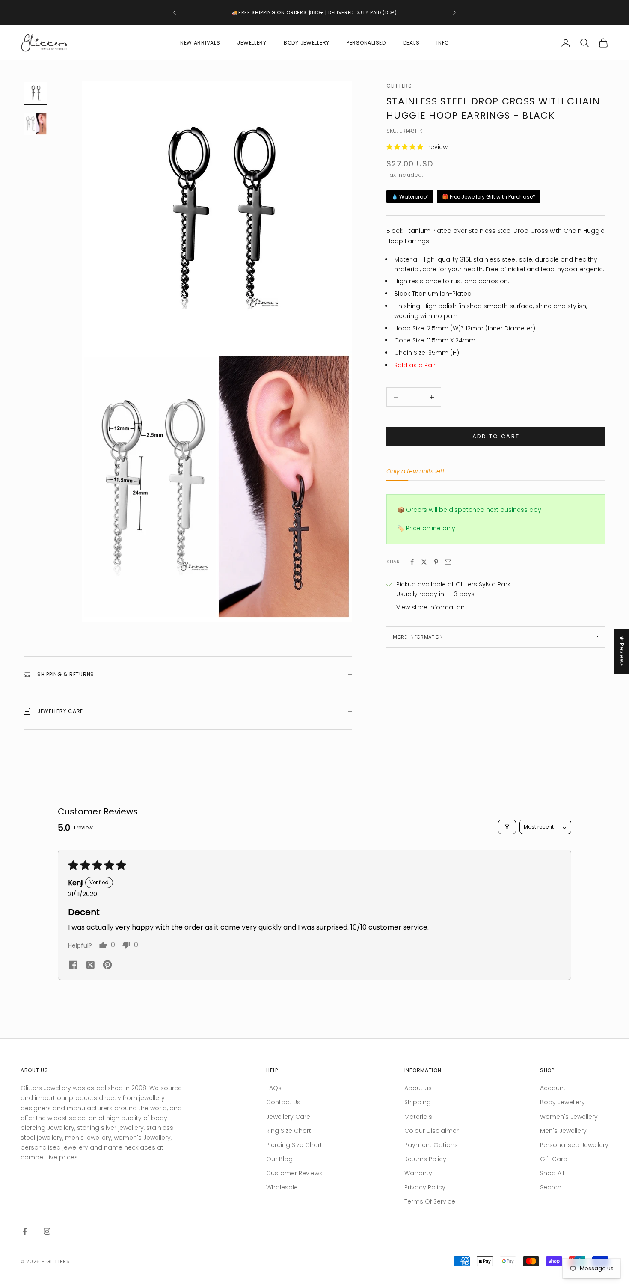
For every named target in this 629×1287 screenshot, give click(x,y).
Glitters (399, 85)
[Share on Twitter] (424, 562)
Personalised (366, 42)
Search (550, 1187)
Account (553, 1088)
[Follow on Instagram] (47, 1231)
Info (442, 42)
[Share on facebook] (73, 964)
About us (418, 1088)
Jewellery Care (288, 1116)
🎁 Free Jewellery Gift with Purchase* (488, 196)
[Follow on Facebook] (25, 1231)
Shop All (552, 1173)
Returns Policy (425, 1159)
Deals (411, 42)
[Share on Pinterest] (436, 562)
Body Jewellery (306, 42)
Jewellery (251, 42)
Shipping (417, 1102)
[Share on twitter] (90, 964)
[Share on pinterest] (107, 964)
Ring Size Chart (288, 1130)
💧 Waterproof (410, 196)
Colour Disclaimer (431, 1130)
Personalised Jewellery (574, 1145)
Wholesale (282, 1187)
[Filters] (507, 827)
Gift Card (553, 1159)
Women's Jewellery (569, 1116)
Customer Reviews (294, 1173)
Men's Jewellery (563, 1130)
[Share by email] (448, 562)
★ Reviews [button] (621, 651)
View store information (430, 607)
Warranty (418, 1173)
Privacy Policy (424, 1187)
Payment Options (431, 1145)
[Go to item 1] (35, 93)
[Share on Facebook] (412, 562)
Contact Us (283, 1102)
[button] (405, 147)
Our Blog (279, 1159)
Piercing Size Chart (294, 1145)
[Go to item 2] (35, 124)
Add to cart (496, 437)
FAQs (274, 1088)
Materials (418, 1116)
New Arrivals (200, 42)
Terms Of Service (429, 1201)
